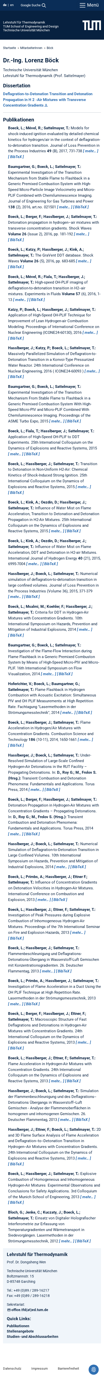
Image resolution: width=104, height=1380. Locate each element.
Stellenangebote (20, 1331)
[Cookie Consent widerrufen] (94, 1370)
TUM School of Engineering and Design (31, 26)
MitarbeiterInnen (31, 48)
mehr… (90, 151)
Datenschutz (12, 1368)
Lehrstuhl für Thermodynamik (24, 22)
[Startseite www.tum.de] (92, 25)
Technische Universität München (26, 30)
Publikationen (18, 1326)
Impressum (39, 1368)
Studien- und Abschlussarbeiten (32, 1337)
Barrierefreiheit (68, 1368)
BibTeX (16, 157)
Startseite (9, 48)
